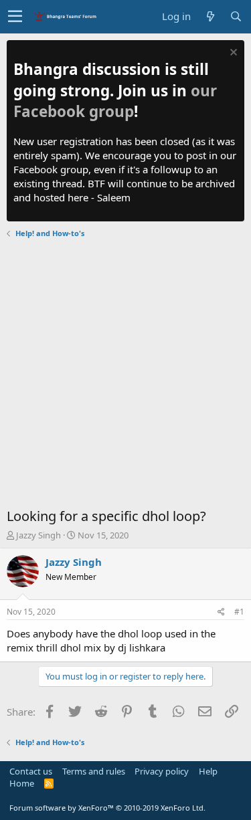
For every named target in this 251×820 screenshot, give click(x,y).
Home (21, 783)
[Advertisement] (125, 374)
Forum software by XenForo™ (107, 808)
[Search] (235, 16)
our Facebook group (115, 101)
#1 (239, 611)
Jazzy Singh (38, 535)
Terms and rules (93, 771)
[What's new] (210, 16)
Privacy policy (162, 771)
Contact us (30, 771)
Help (208, 771)
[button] (15, 16)
